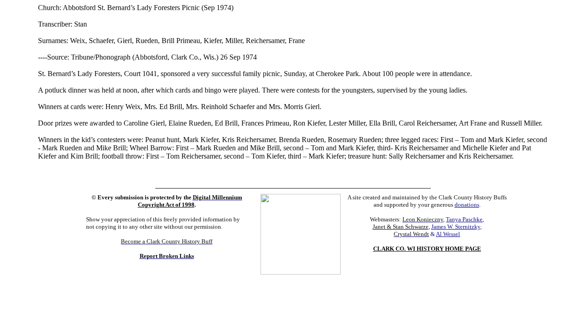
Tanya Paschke (464, 219)
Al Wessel (448, 234)
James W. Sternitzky (455, 226)
